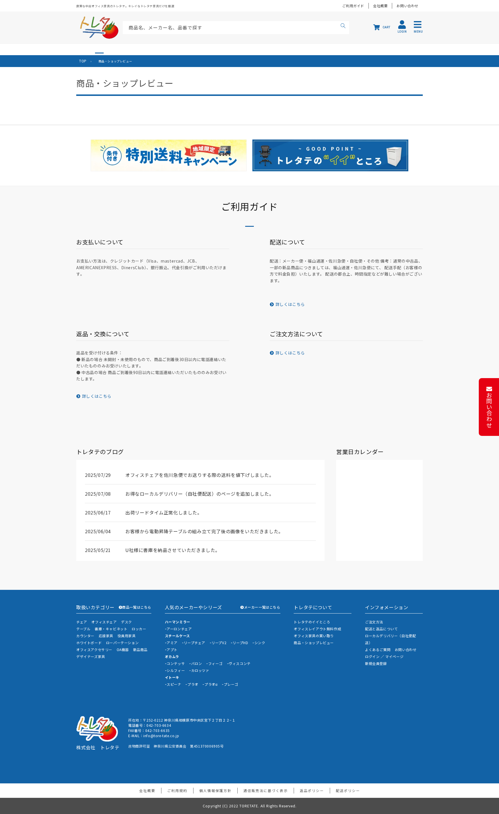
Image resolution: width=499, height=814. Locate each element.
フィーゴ (215, 663)
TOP (83, 60)
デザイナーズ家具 (90, 656)
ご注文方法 (374, 621)
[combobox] (236, 27)
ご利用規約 (177, 790)
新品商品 (140, 649)
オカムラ (172, 656)
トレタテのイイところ (312, 621)
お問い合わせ (407, 5)
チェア (81, 621)
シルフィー (176, 670)
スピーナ (174, 684)
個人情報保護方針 (215, 790)
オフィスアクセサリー (94, 649)
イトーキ (172, 677)
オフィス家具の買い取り (314, 635)
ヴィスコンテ (240, 663)
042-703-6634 (158, 725)
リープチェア (194, 642)
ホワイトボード (89, 642)
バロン (196, 663)
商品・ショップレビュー (314, 642)
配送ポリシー (348, 790)
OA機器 (123, 649)
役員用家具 (127, 635)
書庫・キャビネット (111, 628)
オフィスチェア (104, 621)
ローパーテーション (122, 642)
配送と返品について (381, 628)
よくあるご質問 (377, 649)
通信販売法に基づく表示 (265, 790)
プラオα (210, 684)
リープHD (240, 642)
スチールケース (177, 635)
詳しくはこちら (290, 304)
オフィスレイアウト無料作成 (317, 628)
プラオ (192, 684)
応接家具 (106, 635)
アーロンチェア (179, 628)
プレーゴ (231, 684)
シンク (259, 642)
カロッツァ (200, 670)
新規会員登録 (376, 663)
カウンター (85, 635)
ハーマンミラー (177, 621)
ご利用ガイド (353, 5)
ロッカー (139, 628)
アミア (172, 642)
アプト (172, 649)
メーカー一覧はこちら (262, 607)
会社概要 (380, 5)
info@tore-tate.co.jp (161, 735)
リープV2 (218, 642)
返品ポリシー (312, 790)
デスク (126, 621)
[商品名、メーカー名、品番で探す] (343, 26)
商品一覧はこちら (136, 607)
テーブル (83, 628)
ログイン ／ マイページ (384, 656)
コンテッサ (176, 663)
